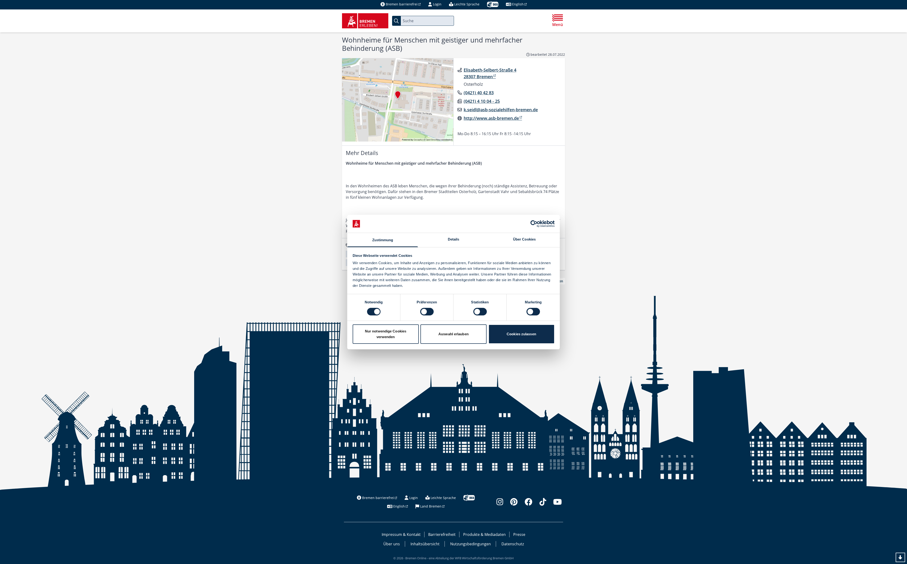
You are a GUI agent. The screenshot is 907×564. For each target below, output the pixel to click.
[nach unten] (900, 557)
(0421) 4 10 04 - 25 (482, 101)
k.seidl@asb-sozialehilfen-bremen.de (501, 109)
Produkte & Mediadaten (484, 534)
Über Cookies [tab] (524, 239)
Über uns (391, 544)
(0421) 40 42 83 (479, 92)
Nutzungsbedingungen (470, 544)
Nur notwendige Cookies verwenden (385, 334)
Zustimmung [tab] (382, 240)
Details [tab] (453, 239)
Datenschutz (512, 544)
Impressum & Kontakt (401, 534)
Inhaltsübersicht (425, 544)
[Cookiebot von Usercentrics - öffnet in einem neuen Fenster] (534, 223)
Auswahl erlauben (453, 334)
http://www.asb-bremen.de (491, 118)
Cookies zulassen (521, 334)
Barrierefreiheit (442, 534)
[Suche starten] (396, 21)
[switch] (427, 311)
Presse (519, 534)
